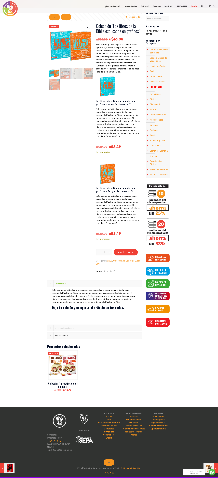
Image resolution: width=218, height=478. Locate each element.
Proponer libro (109, 435)
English (153, 156)
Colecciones (119, 261)
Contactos (109, 429)
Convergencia (158, 419)
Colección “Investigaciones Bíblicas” (63, 384)
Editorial (130, 261)
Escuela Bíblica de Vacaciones (158, 59)
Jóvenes (154, 125)
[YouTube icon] (110, 473)
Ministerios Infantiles (158, 426)
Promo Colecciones (159, 174)
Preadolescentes (158, 114)
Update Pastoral (158, 429)
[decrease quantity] (99, 252)
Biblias (153, 99)
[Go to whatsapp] (212, 472)
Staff (109, 419)
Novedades (155, 94)
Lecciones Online (158, 66)
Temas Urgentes (157, 140)
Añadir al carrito (125, 252)
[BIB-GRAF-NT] (107, 86)
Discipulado (155, 104)
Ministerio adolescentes (133, 429)
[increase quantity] (109, 252)
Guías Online (156, 76)
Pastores (154, 130)
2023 (109, 261)
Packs (152, 71)
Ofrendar (109, 432)
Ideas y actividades (159, 169)
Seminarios (158, 416)
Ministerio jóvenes (133, 432)
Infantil (153, 109)
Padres (133, 435)
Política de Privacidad (131, 468)
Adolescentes (156, 120)
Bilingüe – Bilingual (159, 151)
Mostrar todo (134, 17)
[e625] (10, 9)
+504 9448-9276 (55, 441)
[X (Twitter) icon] (108, 473)
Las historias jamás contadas (159, 51)
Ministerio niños (133, 419)
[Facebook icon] (105, 473)
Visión (109, 416)
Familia (153, 135)
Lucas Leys (155, 145)
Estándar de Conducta (109, 423)
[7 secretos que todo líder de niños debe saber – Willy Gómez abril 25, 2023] (210, 468)
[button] (88, 27)
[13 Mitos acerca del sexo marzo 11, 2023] (7, 468)
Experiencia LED (158, 423)
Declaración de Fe (109, 426)
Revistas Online (157, 81)
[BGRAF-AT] (107, 173)
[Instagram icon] (113, 473)
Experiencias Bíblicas (156, 162)
